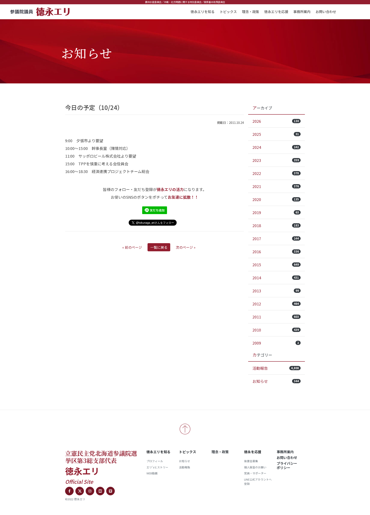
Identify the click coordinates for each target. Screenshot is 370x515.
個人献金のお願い (255, 467)
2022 (275, 173)
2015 (275, 264)
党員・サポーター (255, 473)
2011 (275, 317)
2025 (275, 134)
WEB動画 (152, 473)
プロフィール (154, 461)
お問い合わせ (326, 11)
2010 (275, 330)
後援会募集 (251, 461)
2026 (275, 121)
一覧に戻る (158, 247)
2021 (275, 186)
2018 (275, 225)
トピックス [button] (228, 11)
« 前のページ (132, 247)
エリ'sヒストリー (157, 467)
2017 (275, 238)
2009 (275, 343)
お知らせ (275, 381)
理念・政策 (250, 11)
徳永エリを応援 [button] (276, 11)
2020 (275, 199)
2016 (275, 251)
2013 (275, 290)
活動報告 (275, 368)
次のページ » (185, 247)
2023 (275, 160)
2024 (275, 147)
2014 (275, 277)
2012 (275, 303)
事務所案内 (301, 11)
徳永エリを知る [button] (203, 11)
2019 (275, 212)
